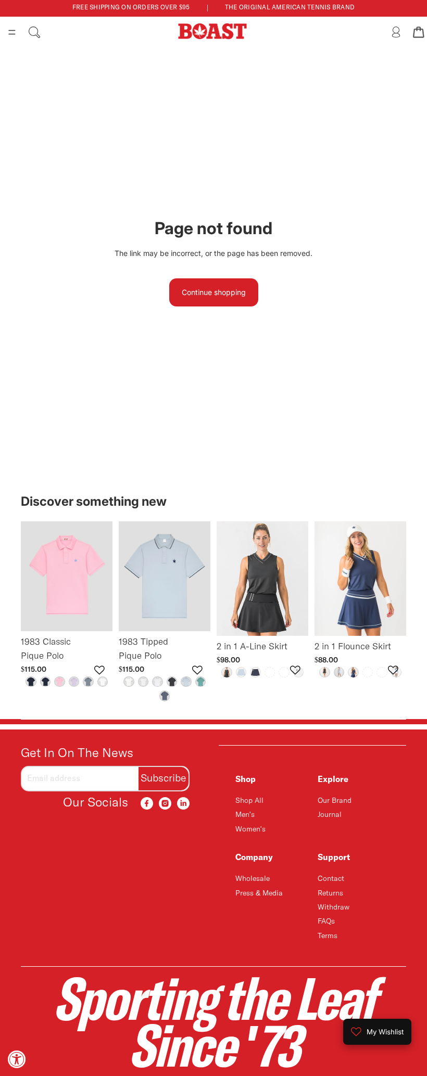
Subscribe (163, 778)
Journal (330, 814)
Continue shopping (214, 292)
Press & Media (259, 892)
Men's (245, 814)
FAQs (326, 921)
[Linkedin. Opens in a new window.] (183, 803)
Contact (331, 878)
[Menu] (12, 32)
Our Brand (334, 800)
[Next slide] (101, 576)
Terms (327, 935)
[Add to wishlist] (99, 670)
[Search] (34, 32)
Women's (250, 828)
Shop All (249, 800)
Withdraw (333, 907)
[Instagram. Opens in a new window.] (165, 803)
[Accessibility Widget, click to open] (17, 1059)
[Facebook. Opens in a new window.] (147, 803)
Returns (330, 892)
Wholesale (252, 878)
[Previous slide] (32, 576)
